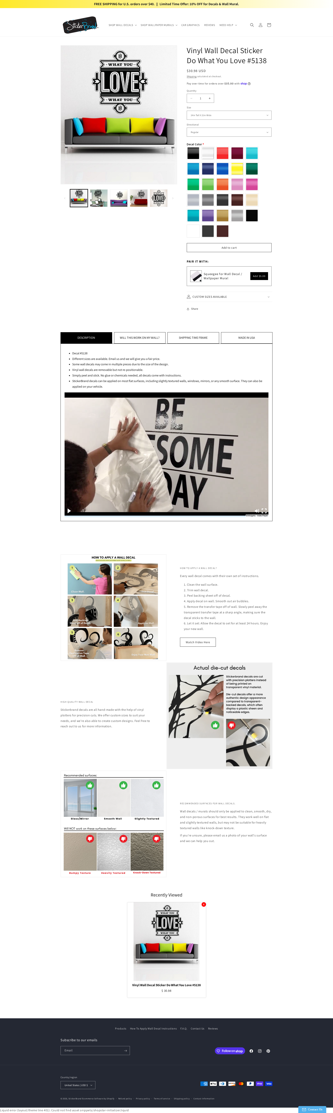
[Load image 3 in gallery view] (119, 198)
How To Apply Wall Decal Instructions (153, 1028)
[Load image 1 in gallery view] (79, 198)
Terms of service (162, 1098)
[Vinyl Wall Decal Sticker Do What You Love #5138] (166, 941)
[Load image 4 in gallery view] (139, 198)
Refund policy (125, 1098)
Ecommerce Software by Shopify (98, 1098)
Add (259, 276)
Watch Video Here (198, 642)
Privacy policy (143, 1098)
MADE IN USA (246, 338)
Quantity (191, 90)
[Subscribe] (125, 1050)
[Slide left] (65, 198)
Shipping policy (182, 1098)
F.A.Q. (183, 1028)
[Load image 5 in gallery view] (159, 198)
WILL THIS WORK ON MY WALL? (140, 338)
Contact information (203, 1098)
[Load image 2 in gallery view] (99, 198)
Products (120, 1028)
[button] (122, 25)
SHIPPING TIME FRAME (193, 338)
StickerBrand (75, 1098)
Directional (193, 124)
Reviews (213, 1028)
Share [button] (194, 308)
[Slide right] (173, 198)
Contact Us (197, 1028)
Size (189, 107)
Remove (204, 904)
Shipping (192, 76)
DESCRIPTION (86, 338)
